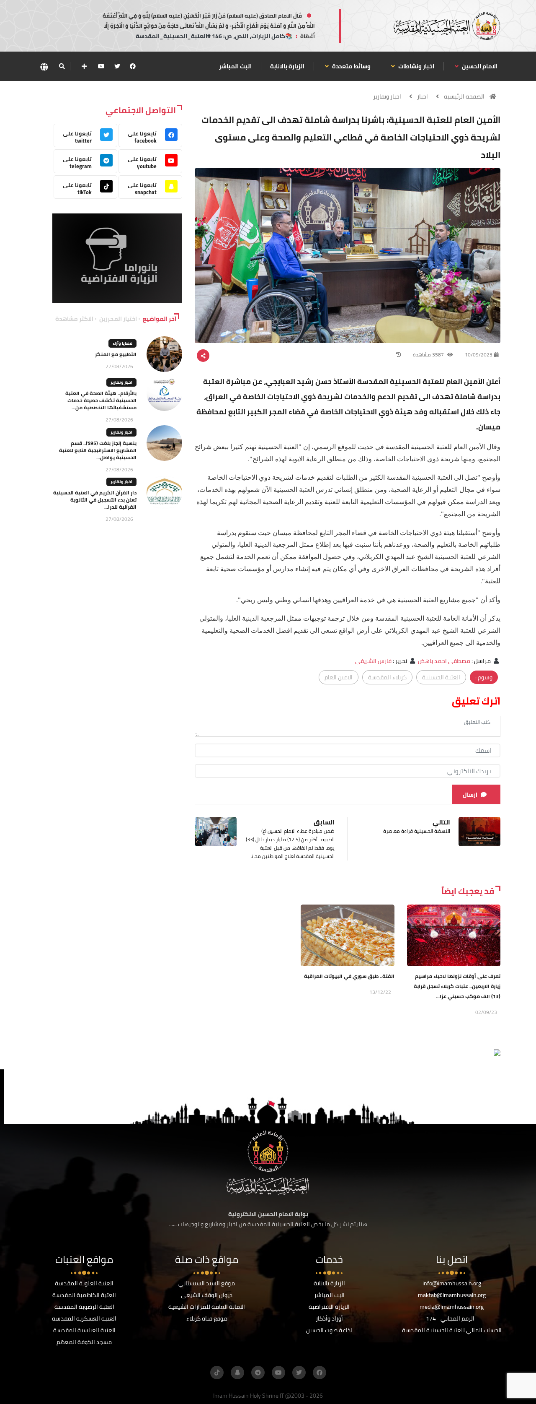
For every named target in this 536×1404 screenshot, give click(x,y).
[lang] (44, 66)
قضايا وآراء (122, 343)
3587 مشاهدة (429, 354)
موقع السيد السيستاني (206, 1283)
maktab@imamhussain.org (452, 1295)
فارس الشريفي (373, 660)
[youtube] (101, 66)
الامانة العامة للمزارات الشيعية (206, 1306)
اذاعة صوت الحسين (329, 1330)
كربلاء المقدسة (387, 677)
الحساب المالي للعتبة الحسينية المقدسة (452, 1330)
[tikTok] (217, 1372)
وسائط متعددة (351, 66)
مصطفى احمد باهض (444, 660)
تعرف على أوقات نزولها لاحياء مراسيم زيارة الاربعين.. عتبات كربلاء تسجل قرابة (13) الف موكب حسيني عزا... (457, 986)
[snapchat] (237, 1372)
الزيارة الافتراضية (329, 1306)
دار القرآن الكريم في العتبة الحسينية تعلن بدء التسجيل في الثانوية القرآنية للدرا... (95, 500)
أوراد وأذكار (329, 1318)
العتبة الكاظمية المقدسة (84, 1295)
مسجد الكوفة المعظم (84, 1341)
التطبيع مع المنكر (116, 354)
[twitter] (117, 66)
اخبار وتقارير (387, 96)
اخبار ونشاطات (415, 66)
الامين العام (339, 677)
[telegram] (258, 1372)
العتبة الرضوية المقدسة (84, 1306)
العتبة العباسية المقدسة (84, 1330)
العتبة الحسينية (441, 677)
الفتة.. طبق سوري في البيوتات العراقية (349, 976)
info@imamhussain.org (452, 1283)
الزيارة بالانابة (287, 66)
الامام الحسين (479, 66)
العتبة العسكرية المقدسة (84, 1318)
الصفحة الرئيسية (464, 96)
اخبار (422, 96)
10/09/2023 (478, 354)
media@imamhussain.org (452, 1306)
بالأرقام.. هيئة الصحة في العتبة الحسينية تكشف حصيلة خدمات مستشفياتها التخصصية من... (101, 400)
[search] (62, 66)
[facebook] (133, 66)
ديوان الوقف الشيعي (206, 1295)
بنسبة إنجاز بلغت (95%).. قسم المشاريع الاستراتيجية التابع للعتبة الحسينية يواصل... (98, 450)
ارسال (470, 794)
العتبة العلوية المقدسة (84, 1283)
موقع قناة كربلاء (206, 1318)
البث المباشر (235, 66)
